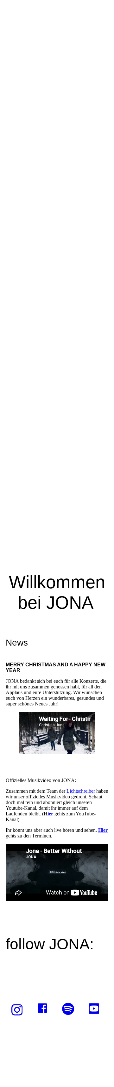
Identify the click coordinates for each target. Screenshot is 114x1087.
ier (50, 813)
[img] (57, 272)
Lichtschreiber (80, 791)
